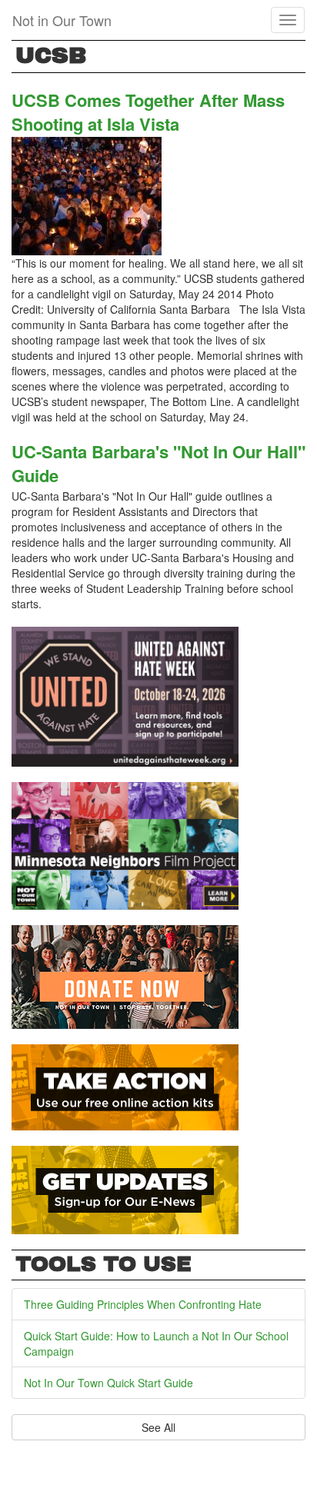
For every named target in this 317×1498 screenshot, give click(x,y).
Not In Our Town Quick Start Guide (108, 1382)
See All (158, 1427)
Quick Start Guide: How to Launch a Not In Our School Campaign (156, 1343)
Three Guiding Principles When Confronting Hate (143, 1304)
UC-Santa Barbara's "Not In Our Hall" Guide (158, 463)
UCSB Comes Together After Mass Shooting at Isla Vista (148, 112)
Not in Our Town (62, 20)
